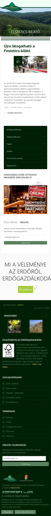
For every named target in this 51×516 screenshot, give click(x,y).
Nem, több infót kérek (25, 512)
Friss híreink (10, 222)
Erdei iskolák (11, 388)
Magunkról (11, 165)
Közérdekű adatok (13, 398)
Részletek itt (25, 289)
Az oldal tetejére (42, 308)
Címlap (20, 305)
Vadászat (10, 436)
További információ (14, 113)
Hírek (7, 107)
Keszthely (28, 107)
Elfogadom (7, 512)
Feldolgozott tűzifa (13, 427)
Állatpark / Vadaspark (15, 393)
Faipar (9, 144)
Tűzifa (8, 422)
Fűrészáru (10, 431)
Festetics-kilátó (16, 107)
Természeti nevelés (15, 158)
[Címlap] (12, 6)
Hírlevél (24, 222)
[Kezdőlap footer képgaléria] (14, 333)
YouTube (28, 493)
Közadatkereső (12, 402)
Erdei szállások (12, 384)
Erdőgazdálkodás (14, 129)
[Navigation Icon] (47, 3)
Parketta (9, 417)
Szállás (9, 151)
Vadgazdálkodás (14, 137)
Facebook (12, 493)
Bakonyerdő (15, 488)
